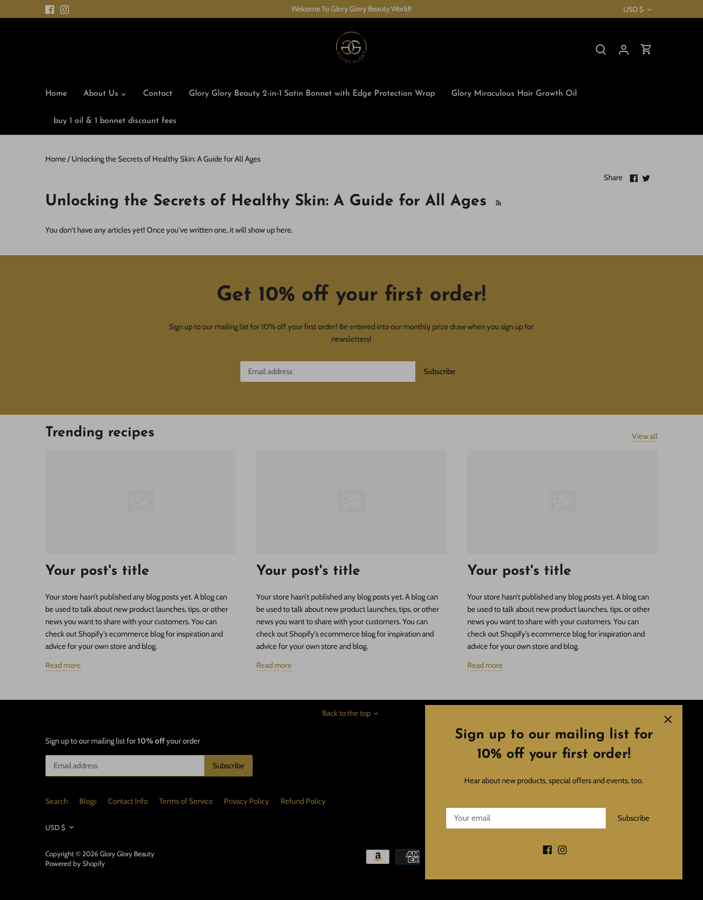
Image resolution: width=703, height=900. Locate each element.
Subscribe (633, 818)
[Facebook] (547, 849)
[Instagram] (562, 849)
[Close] (668, 719)
